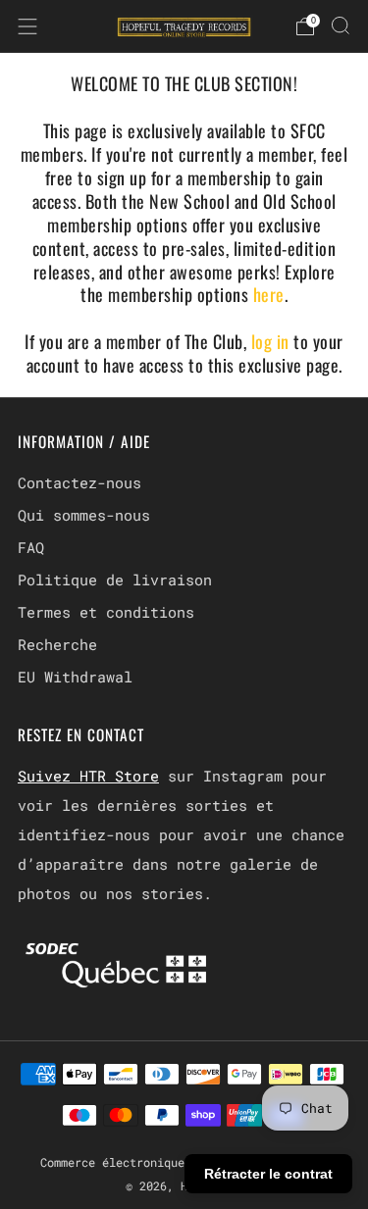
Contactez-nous (79, 482)
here (269, 294)
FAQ (31, 547)
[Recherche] (340, 25)
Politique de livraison (115, 579)
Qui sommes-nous (84, 515)
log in (272, 341)
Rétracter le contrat (268, 1174)
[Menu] (27, 26)
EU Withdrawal (75, 676)
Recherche (57, 644)
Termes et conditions (106, 612)
